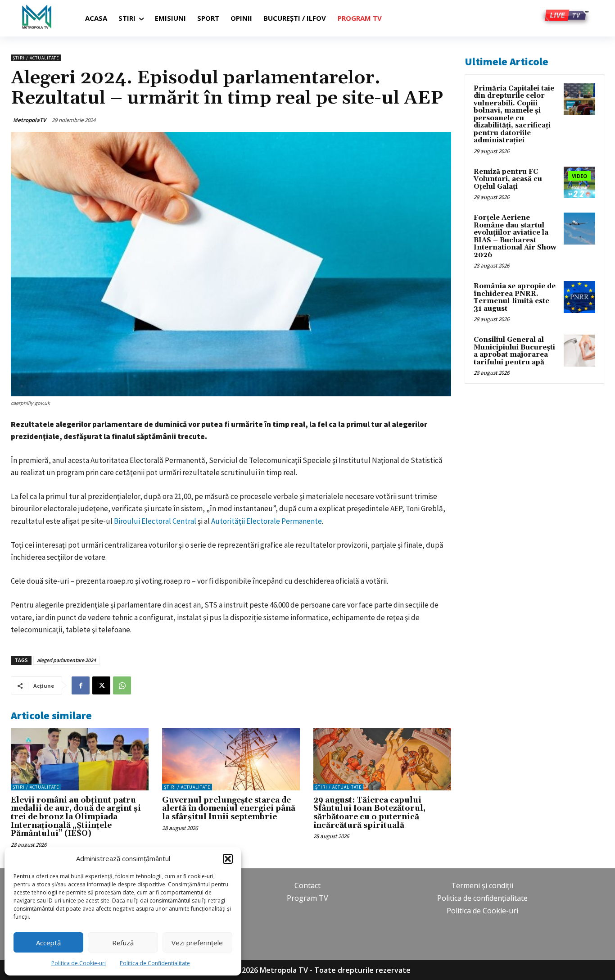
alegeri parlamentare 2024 (66, 660)
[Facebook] (81, 685)
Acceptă (48, 942)
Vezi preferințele (197, 942)
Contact (307, 885)
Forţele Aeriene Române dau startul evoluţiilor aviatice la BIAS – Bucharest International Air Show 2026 (515, 236)
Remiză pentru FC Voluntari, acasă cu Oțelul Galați (508, 179)
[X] (101, 685)
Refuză (123, 942)
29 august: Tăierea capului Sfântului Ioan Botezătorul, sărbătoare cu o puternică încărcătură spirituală (369, 812)
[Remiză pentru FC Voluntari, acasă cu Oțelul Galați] (579, 182)
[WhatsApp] (122, 685)
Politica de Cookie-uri (78, 963)
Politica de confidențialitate (482, 898)
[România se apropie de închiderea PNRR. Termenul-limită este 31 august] (579, 297)
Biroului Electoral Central (155, 521)
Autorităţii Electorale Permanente (266, 521)
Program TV (307, 898)
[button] (227, 858)
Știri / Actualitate (36, 58)
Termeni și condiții (482, 885)
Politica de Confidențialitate (155, 963)
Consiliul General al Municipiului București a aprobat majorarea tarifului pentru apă (514, 351)
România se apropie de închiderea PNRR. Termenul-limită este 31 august (515, 297)
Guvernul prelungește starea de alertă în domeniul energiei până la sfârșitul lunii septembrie (228, 808)
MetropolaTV (29, 120)
